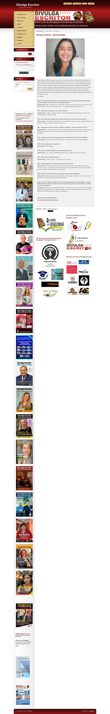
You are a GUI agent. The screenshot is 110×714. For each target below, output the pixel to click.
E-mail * (17, 84)
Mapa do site (77, 3)
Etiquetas (39, 209)
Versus (49, 208)
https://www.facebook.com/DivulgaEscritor (47, 200)
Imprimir (91, 3)
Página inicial (68, 3)
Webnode (92, 711)
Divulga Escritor (39, 31)
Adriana (44, 208)
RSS (85, 3)
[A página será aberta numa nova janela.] (65, 76)
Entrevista (54, 208)
